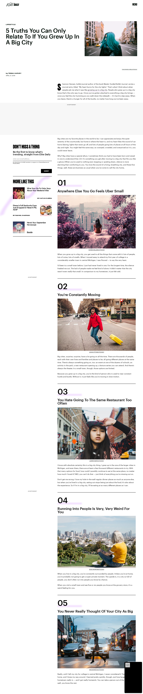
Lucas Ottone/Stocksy (96, 352)
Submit (46, 171)
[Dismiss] (139, 663)
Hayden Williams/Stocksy (97, 250)
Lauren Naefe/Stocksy (96, 460)
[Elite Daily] (13, 4)
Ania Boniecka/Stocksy (96, 669)
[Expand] (126, 663)
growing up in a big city (97, 90)
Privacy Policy (16, 163)
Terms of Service (43, 162)
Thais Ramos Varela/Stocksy (129, 69)
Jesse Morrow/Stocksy (96, 569)
